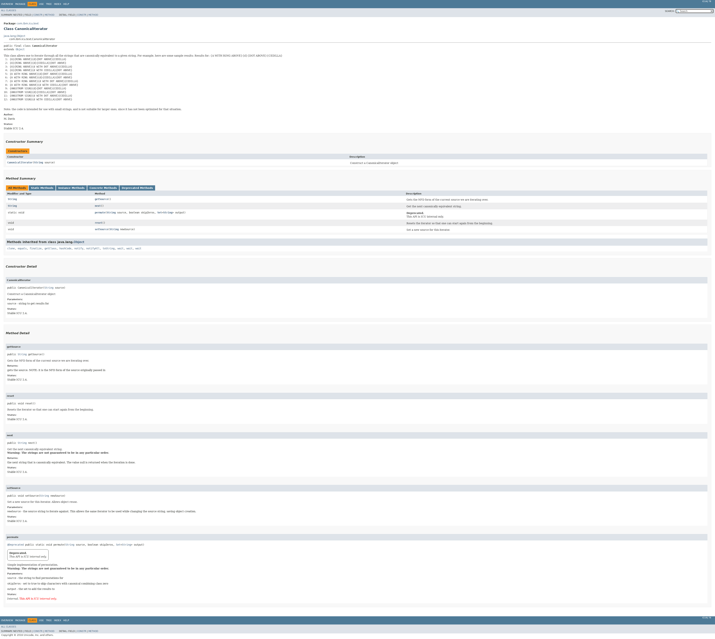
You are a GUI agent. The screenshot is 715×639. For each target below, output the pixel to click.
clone (11, 248)
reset (98, 222)
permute (100, 212)
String (38, 162)
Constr (37, 15)
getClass (50, 248)
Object (20, 49)
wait (120, 248)
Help (66, 4)
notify (78, 248)
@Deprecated (15, 544)
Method (49, 15)
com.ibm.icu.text (28, 23)
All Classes (8, 10)
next (98, 205)
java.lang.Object (14, 35)
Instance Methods (71, 187)
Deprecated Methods (137, 187)
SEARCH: (670, 11)
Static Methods (42, 187)
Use (41, 4)
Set (159, 212)
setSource (101, 229)
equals (22, 248)
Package (20, 4)
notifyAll (93, 248)
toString (109, 248)
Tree (49, 4)
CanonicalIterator (20, 162)
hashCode (65, 248)
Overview (7, 4)
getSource (101, 199)
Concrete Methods (103, 187)
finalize (36, 248)
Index (57, 4)
